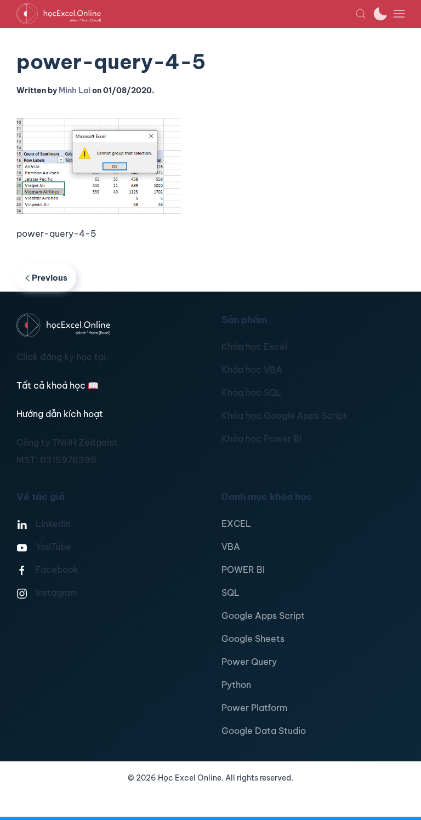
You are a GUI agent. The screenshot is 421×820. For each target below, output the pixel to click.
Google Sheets (253, 638)
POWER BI (243, 569)
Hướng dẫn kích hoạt (59, 413)
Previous (49, 277)
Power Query (249, 661)
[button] (360, 13)
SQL (230, 592)
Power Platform (254, 707)
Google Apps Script (263, 615)
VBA (230, 546)
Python (236, 684)
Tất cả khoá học (57, 385)
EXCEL (236, 523)
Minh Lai (74, 90)
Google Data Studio (263, 730)
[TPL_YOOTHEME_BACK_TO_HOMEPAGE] (185, 13)
